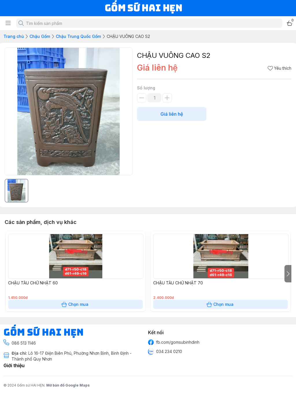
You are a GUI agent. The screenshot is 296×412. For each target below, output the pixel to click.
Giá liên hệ (171, 114)
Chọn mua (78, 304)
